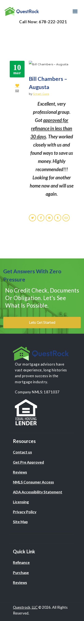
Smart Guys (41, 93)
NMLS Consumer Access (33, 482)
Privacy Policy (24, 512)
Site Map (20, 521)
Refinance (21, 562)
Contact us (22, 452)
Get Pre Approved (28, 462)
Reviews (20, 472)
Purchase (21, 572)
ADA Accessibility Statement (37, 492)
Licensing (21, 502)
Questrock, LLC (25, 607)
